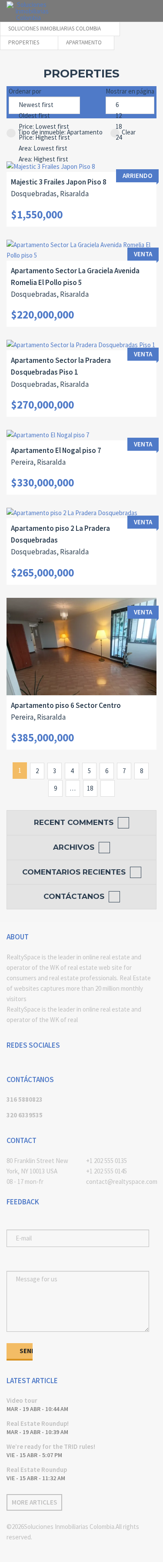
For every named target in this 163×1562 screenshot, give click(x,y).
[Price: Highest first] (44, 137)
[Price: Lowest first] (44, 126)
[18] (130, 126)
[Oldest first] (44, 116)
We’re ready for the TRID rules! (51, 1446)
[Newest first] (44, 105)
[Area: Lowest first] (44, 148)
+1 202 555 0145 (106, 1171)
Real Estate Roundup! (38, 1423)
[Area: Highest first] (44, 159)
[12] (130, 116)
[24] (130, 137)
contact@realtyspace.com (121, 1181)
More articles (34, 1502)
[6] (130, 105)
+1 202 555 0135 (106, 1160)
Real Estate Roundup (37, 1469)
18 (90, 788)
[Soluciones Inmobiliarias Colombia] (28, 11)
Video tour (22, 1400)
